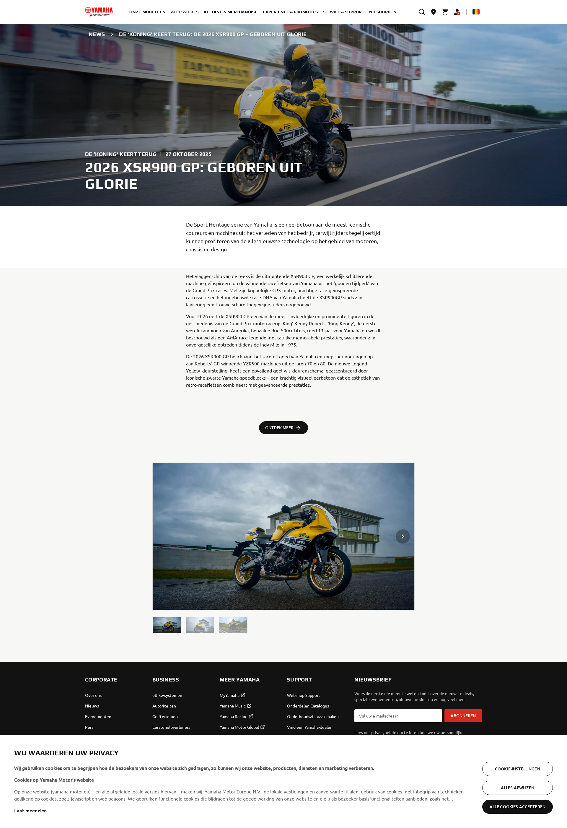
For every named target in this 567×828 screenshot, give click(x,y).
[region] (283, 781)
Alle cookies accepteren (517, 806)
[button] (167, 625)
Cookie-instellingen (517, 769)
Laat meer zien (30, 810)
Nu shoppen (383, 11)
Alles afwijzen (517, 787)
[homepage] (99, 11)
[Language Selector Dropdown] (476, 12)
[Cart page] (445, 11)
